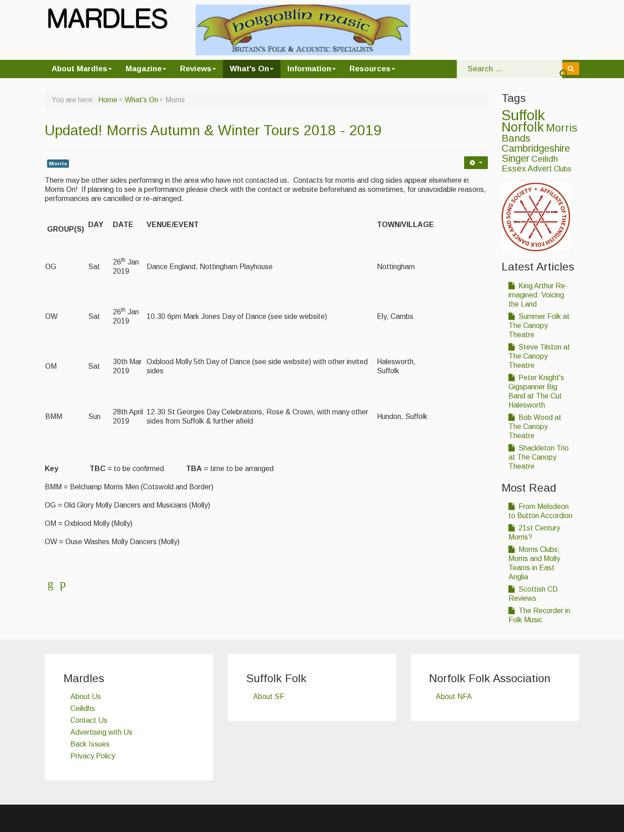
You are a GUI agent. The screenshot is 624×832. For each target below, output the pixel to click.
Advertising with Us (101, 732)
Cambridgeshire (536, 148)
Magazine (144, 68)
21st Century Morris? (534, 532)
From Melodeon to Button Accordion (540, 511)
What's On (249, 68)
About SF (268, 696)
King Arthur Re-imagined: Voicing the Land (538, 295)
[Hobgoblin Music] (303, 29)
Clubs (562, 169)
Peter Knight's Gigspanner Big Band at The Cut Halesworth (536, 391)
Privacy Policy (92, 756)
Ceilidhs (82, 708)
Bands (516, 138)
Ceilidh (544, 159)
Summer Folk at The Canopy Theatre (539, 326)
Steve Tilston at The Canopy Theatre (539, 356)
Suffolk (523, 115)
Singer (515, 158)
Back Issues (90, 744)
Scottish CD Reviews (533, 593)
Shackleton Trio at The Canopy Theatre (538, 457)
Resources (370, 68)
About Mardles (79, 68)
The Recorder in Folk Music (539, 615)
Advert (540, 168)
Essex (514, 168)
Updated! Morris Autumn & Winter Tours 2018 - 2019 (213, 130)
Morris (58, 163)
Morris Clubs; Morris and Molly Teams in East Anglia (534, 563)
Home (107, 100)
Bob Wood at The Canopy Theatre (534, 426)
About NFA (454, 696)
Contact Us (88, 720)
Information (309, 68)
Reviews (196, 68)
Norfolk (523, 127)
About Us (85, 696)
